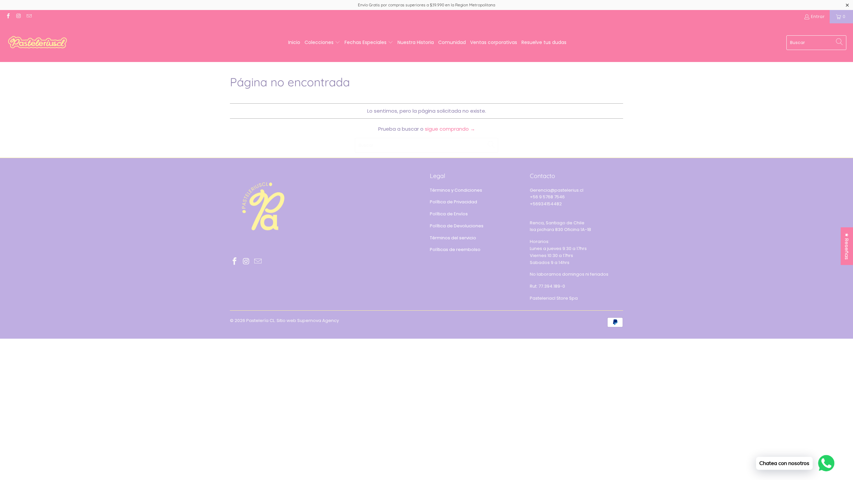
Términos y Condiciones (456, 190)
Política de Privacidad (453, 202)
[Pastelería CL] (37, 43)
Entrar (818, 16)
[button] (322, 42)
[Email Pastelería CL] (29, 16)
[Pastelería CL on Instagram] (18, 16)
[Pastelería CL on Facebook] (8, 16)
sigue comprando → (450, 128)
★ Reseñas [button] (846, 246)
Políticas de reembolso (455, 249)
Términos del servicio (453, 238)
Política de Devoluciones (456, 226)
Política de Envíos (449, 214)
